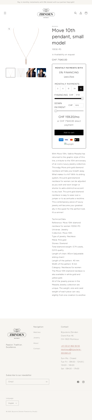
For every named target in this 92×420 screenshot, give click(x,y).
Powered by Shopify (30, 411)
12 (68, 88)
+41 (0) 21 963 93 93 (70, 346)
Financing (61, 95)
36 (81, 88)
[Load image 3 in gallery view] (31, 72)
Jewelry (36, 338)
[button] (5, 13)
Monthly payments (67, 84)
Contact (36, 349)
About (35, 343)
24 (74, 88)
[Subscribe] (46, 382)
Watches (36, 332)
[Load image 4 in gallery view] (41, 72)
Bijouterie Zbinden (18, 411)
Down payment (60, 105)
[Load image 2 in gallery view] (20, 72)
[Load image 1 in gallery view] (10, 72)
